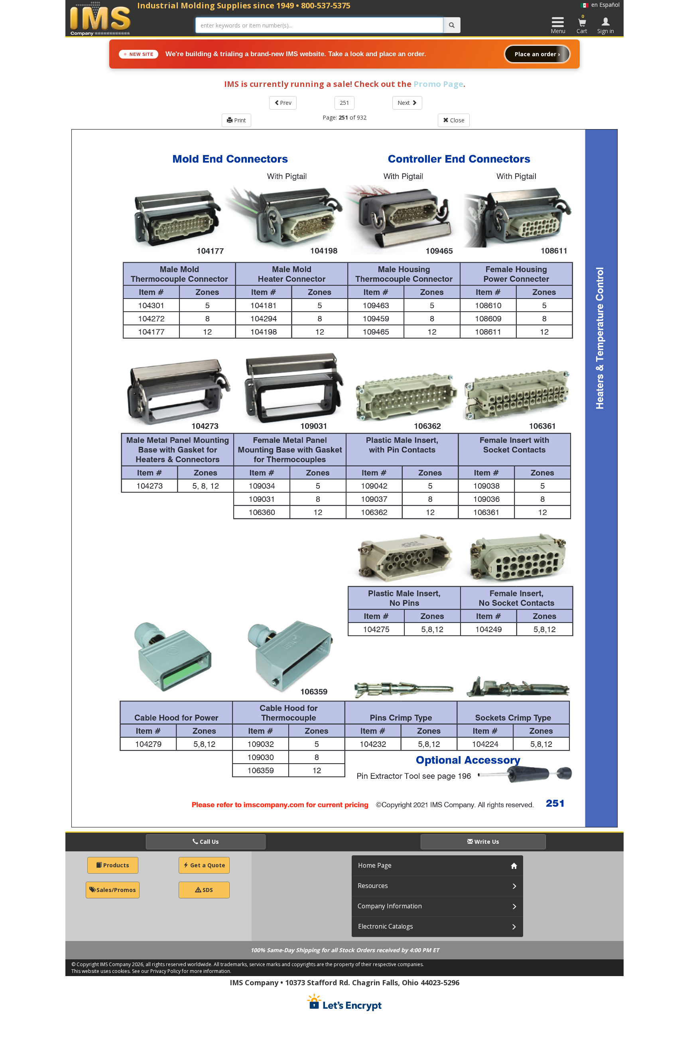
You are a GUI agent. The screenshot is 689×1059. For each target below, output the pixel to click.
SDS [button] (207, 890)
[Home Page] (100, 18)
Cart (582, 24)
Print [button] (239, 120)
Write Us (486, 841)
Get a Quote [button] (207, 865)
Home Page (375, 865)
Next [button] (404, 102)
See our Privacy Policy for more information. (181, 971)
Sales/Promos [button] (115, 890)
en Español (604, 4)
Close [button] (457, 120)
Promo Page (438, 84)
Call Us (208, 841)
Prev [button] (285, 102)
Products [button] (115, 865)
